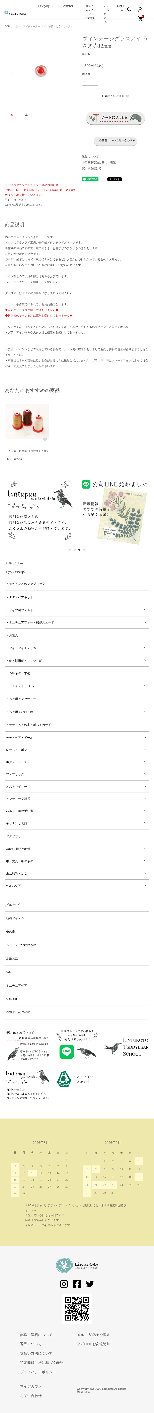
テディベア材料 (15, 572)
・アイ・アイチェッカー (27, 26)
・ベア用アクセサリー (21, 698)
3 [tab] (79, 550)
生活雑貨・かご (16, 873)
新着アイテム (15, 918)
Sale (8, 972)
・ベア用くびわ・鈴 (19, 712)
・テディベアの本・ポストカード (28, 724)
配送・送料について (36, 1335)
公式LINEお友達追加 (93, 1344)
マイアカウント (32, 1386)
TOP (7, 26)
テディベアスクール (106, 13)
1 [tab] (70, 550)
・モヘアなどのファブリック (25, 583)
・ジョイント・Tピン (20, 686)
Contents (67, 6)
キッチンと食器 (16, 823)
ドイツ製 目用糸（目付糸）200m (26, 451)
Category (44, 6)
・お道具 (12, 635)
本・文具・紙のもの (19, 861)
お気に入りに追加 (113, 95)
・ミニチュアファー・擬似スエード (30, 622)
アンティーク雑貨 (18, 798)
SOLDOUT (13, 999)
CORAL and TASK (18, 1012)
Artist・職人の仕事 (18, 849)
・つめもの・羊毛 (18, 673)
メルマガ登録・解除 (93, 1335)
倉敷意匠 (12, 958)
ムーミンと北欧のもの (21, 945)
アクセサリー (15, 836)
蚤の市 (10, 931)
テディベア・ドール (19, 737)
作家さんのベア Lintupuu (90, 11)
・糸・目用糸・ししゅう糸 (24, 660)
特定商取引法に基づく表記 (99, 162)
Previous (11, 71)
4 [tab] (84, 550)
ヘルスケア (13, 885)
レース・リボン (16, 749)
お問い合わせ (31, 1396)
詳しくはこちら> (15, 199)
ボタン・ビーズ (16, 762)
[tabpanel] (44, 511)
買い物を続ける (92, 168)
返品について (90, 156)
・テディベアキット (19, 597)
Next (71, 71)
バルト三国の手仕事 (19, 811)
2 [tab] (75, 550)
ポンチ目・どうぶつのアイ (58, 26)
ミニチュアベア (16, 985)
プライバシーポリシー (38, 1372)
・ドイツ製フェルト (19, 610)
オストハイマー (16, 786)
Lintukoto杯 (122, 7)
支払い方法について (36, 1353)
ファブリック (15, 774)
